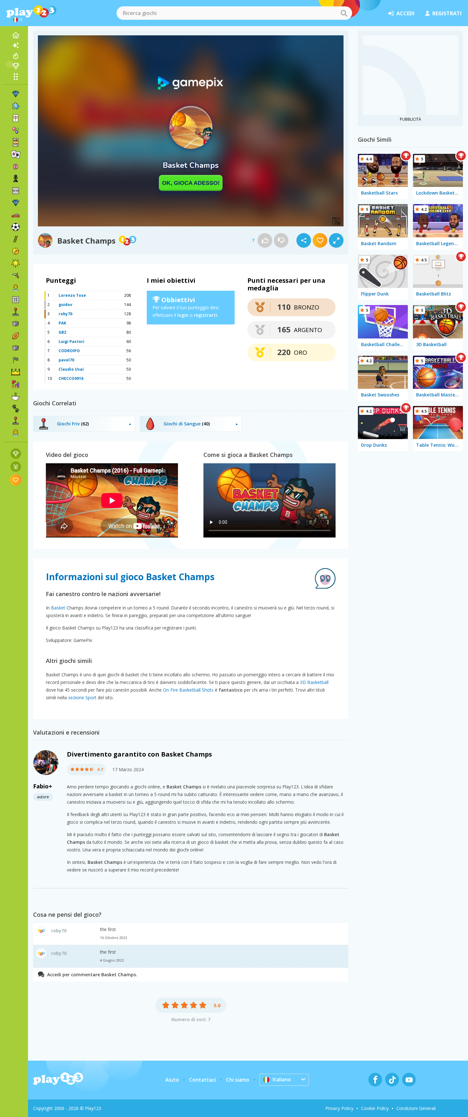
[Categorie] (15, 76)
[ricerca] (344, 13)
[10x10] (15, 191)
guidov (65, 304)
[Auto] (15, 215)
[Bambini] (15, 287)
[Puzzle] (15, 106)
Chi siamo (237, 1079)
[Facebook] (375, 1079)
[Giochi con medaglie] (16, 466)
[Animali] (15, 408)
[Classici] (15, 348)
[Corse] (15, 360)
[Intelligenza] (15, 166)
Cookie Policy (375, 1108)
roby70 (65, 314)
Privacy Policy (339, 1108)
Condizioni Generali (416, 1108)
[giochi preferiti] (16, 479)
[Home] (15, 35)
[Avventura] (15, 251)
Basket (58, 608)
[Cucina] (15, 396)
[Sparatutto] (15, 275)
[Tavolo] (15, 324)
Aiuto (172, 1079)
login (182, 315)
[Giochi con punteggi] (16, 453)
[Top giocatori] (15, 65)
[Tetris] (15, 384)
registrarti (205, 315)
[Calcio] (15, 227)
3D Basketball (314, 682)
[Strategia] (15, 372)
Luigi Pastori (71, 341)
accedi (405, 13)
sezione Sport (82, 697)
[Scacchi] (15, 179)
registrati (447, 13)
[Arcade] (15, 312)
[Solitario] (15, 154)
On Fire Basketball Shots (188, 690)
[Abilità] (15, 239)
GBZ (63, 332)
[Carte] (15, 142)
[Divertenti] (15, 263)
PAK (62, 323)
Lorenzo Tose (72, 295)
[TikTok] (392, 1079)
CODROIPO (69, 350)
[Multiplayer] (15, 421)
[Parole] (15, 300)
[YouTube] (409, 1079)
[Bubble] (15, 130)
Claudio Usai (71, 369)
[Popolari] (15, 55)
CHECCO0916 (71, 378)
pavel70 (66, 360)
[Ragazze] (15, 433)
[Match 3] (15, 94)
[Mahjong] (15, 118)
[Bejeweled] (15, 203)
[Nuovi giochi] (15, 45)
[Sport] (15, 336)
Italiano (282, 1079)
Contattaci (202, 1079)
